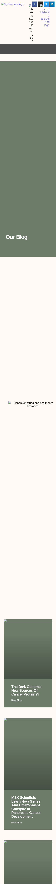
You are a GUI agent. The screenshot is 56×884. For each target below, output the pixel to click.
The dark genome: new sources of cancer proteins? (26, 690)
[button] (28, 48)
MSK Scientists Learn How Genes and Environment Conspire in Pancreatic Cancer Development (25, 806)
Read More (16, 700)
